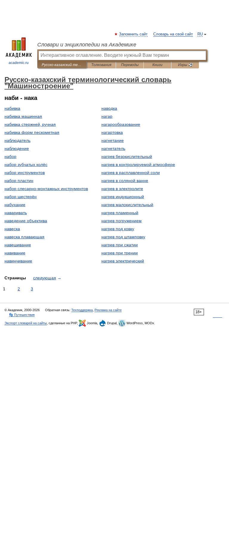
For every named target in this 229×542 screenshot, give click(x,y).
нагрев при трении (119, 252)
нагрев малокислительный (127, 204)
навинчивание (18, 261)
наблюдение (16, 148)
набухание (14, 204)
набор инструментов (24, 172)
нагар (106, 116)
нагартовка (112, 132)
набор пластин (18, 180)
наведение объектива (25, 220)
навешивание (17, 244)
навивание (14, 252)
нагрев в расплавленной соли (130, 172)
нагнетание (112, 140)
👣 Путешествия (22, 315)
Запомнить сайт (134, 34)
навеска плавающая (24, 236)
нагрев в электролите (122, 188)
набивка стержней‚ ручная (30, 124)
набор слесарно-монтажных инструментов (46, 188)
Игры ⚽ (185, 65)
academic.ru (19, 63)
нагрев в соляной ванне (124, 180)
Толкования (101, 65)
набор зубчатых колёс (25, 164)
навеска (12, 228)
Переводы (130, 65)
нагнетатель (113, 148)
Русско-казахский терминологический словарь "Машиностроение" (62, 65)
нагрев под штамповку (123, 236)
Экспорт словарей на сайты (25, 323)
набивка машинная (23, 116)
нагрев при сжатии (119, 244)
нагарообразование (120, 124)
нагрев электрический (122, 261)
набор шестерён (20, 196)
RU (200, 34)
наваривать (15, 212)
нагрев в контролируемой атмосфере (138, 164)
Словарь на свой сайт (173, 34)
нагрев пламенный (119, 212)
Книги (157, 65)
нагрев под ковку (117, 228)
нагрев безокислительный (126, 156)
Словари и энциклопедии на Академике (86, 45)
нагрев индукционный (122, 196)
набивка (12, 108)
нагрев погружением (121, 220)
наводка (109, 108)
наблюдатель (17, 140)
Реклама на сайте (108, 310)
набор (10, 156)
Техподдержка (82, 310)
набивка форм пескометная (31, 132)
